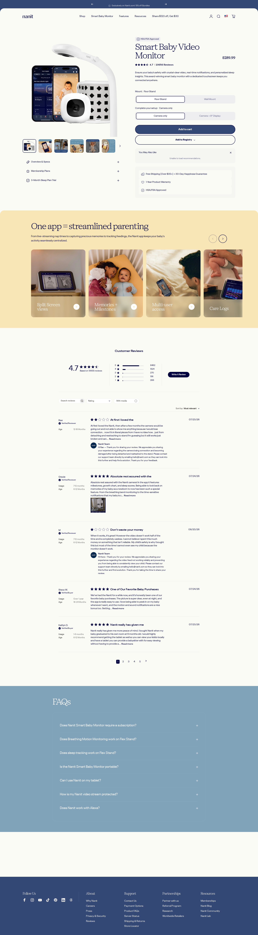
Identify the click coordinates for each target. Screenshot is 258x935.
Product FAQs (131, 911)
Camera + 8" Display (210, 116)
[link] (154, 64)
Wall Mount (210, 99)
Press (89, 911)
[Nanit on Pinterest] (55, 900)
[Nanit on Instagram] (32, 900)
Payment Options (133, 906)
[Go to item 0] (29, 146)
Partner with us (170, 901)
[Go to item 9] (92, 146)
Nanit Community (210, 911)
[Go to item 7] (61, 146)
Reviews (90, 921)
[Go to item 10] (108, 146)
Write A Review (179, 375)
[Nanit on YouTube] (40, 900)
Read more (115, 439)
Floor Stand (160, 99)
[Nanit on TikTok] (48, 900)
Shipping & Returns (134, 921)
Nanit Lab (206, 916)
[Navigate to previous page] (112, 661)
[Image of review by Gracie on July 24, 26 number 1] (98, 505)
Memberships (208, 901)
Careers (90, 906)
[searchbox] (69, 401)
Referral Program (171, 906)
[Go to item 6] (45, 146)
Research (167, 911)
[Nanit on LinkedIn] (63, 900)
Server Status (131, 916)
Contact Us (130, 901)
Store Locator (131, 926)
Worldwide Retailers (173, 916)
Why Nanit (91, 901)
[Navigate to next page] (146, 661)
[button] (135, 366)
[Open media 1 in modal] (73, 87)
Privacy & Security (96, 916)
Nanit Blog (206, 906)
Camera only (160, 116)
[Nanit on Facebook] (24, 900)
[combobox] (99, 401)
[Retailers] (226, 16)
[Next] (165, 4)
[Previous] (92, 4)
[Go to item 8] (77, 146)
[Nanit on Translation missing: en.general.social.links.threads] (71, 900)
